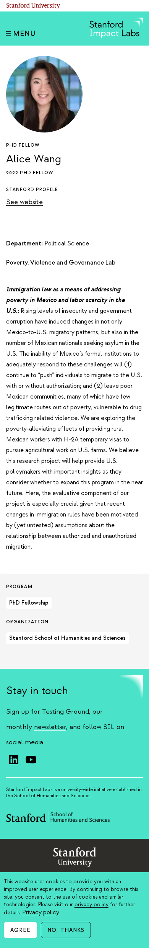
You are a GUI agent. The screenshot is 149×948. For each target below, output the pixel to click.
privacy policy (91, 904)
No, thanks (65, 930)
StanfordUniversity (74, 858)
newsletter (50, 726)
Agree (20, 930)
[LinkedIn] (13, 759)
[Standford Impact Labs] (116, 36)
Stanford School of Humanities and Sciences (67, 638)
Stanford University (33, 6)
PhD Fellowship (29, 602)
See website (24, 202)
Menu (24, 33)
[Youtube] (31, 759)
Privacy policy (40, 912)
